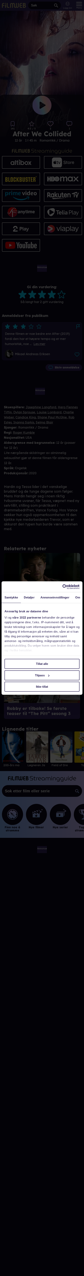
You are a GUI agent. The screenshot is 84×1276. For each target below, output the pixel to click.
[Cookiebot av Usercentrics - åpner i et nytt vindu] (62, 586)
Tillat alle (42, 663)
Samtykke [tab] (11, 597)
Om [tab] (77, 597)
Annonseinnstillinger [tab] (54, 597)
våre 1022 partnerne (26, 617)
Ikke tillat (42, 686)
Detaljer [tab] (29, 597)
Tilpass (40, 675)
